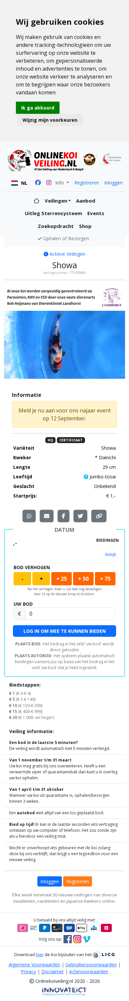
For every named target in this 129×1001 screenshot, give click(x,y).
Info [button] (60, 182)
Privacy (28, 971)
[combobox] (19, 183)
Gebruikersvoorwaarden (91, 964)
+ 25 (61, 578)
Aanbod (85, 200)
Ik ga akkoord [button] (37, 108)
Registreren (86, 182)
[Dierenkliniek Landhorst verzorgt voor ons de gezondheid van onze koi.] (64, 297)
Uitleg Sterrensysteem (53, 213)
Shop (85, 226)
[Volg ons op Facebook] (68, 938)
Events (95, 213)
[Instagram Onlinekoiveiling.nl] (49, 183)
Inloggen (113, 182)
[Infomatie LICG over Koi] (104, 954)
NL (24, 183)
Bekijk (110, 554)
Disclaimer (52, 971)
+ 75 (105, 578)
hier (40, 954)
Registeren (77, 881)
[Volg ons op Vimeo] (86, 938)
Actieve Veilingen (66, 254)
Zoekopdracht (56, 226)
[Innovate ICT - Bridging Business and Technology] (64, 991)
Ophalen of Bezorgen (66, 238)
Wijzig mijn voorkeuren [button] (49, 120)
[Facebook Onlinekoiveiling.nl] (38, 183)
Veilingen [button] (56, 200)
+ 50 (83, 578)
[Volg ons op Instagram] (77, 938)
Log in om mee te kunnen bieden (64, 631)
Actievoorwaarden (88, 971)
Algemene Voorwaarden (34, 964)
